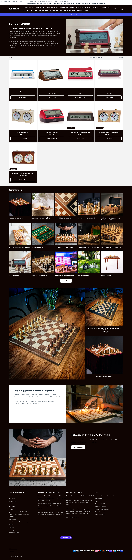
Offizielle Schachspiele (63, 247)
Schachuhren (14, 275)
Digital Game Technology (64, 275)
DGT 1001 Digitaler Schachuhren (23, 91)
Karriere (97, 501)
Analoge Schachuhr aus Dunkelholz (109, 132)
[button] (28, 7)
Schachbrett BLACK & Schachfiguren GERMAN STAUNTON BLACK (104, 329)
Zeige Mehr (66, 281)
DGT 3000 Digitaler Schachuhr (51, 91)
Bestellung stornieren (14, 530)
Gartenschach (83, 275)
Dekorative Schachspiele (110, 247)
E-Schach (11, 509)
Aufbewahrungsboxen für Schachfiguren (110, 219)
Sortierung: (92, 57)
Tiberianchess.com (100, 514)
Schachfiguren (12, 503)
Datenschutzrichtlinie (100, 512)
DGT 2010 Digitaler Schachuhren (109, 91)
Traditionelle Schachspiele (88, 247)
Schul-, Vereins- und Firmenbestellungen (19, 522)
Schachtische (106, 275)
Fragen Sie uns (12, 519)
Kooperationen (99, 498)
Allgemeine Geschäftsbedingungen (104, 503)
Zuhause (11, 495)
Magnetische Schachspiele (19, 247)
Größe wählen (23, 97)
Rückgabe (11, 527)
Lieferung (11, 524)
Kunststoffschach (38, 275)
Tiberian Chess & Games (17, 556)
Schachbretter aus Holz (63, 218)
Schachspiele (12, 498)
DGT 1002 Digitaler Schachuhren (80, 132)
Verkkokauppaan (78, 447)
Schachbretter (12, 501)
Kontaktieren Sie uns (14, 532)
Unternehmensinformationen (102, 509)
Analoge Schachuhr (22, 132)
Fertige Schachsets (16, 218)
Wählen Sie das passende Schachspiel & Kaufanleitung (19, 515)
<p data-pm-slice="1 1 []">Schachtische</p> (20, 512)
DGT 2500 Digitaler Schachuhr (80, 91)
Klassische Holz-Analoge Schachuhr (22, 173)
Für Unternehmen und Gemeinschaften (105, 495)
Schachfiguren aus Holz (87, 218)
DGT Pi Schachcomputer (52, 132)
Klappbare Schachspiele (41, 218)
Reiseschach (36, 247)
